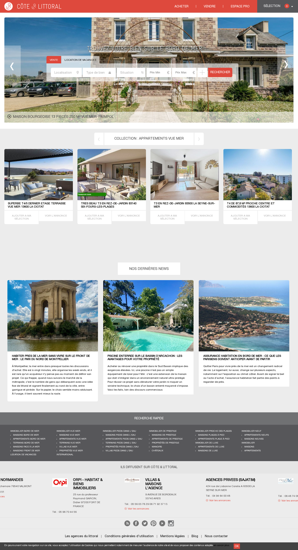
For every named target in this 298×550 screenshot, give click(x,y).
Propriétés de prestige (165, 443)
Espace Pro (240, 6)
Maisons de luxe (208, 451)
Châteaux (157, 451)
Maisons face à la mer (26, 447)
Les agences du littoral (81, 536)
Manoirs (157, 447)
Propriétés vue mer (71, 451)
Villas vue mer (68, 447)
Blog (195, 536)
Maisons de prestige (164, 435)
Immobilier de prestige (162, 431)
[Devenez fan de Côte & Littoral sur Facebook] (136, 525)
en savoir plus (221, 545)
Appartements (252, 451)
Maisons (249, 447)
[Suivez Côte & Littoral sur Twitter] (145, 525)
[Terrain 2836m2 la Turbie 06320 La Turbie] (197, 199)
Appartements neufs (256, 435)
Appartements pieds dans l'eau (124, 439)
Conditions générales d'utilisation (129, 536)
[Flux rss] (127, 525)
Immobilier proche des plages (213, 431)
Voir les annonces (37, 500)
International (65, 455)
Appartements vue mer (72, 439)
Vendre (210, 6)
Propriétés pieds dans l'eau (122, 447)
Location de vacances (80, 60)
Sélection (276, 6)
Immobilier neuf (251, 431)
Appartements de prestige (167, 439)
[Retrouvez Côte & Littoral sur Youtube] (162, 525)
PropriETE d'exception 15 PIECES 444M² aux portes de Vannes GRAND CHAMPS (86, 116)
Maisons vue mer (69, 435)
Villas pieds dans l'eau (119, 451)
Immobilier (248, 443)
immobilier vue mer (68, 431)
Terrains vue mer (69, 443)
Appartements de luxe (211, 447)
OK (237, 546)
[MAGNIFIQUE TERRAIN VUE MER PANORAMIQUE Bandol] (53, 199)
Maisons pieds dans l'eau (121, 435)
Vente (54, 60)
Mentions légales (172, 536)
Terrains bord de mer (161, 138)
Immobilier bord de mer (24, 431)
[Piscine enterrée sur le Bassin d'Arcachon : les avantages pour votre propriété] (151, 316)
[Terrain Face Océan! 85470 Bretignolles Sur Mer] (111, 199)
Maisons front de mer (26, 451)
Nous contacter (216, 536)
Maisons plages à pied (211, 435)
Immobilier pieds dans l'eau (119, 431)
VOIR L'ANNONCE (56, 216)
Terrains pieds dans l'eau (121, 443)
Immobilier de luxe (206, 443)
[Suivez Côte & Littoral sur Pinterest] (153, 525)
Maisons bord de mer (26, 435)
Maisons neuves (254, 439)
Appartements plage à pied (213, 439)
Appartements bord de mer (29, 439)
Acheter (181, 6)
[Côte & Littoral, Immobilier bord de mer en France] (33, 9)
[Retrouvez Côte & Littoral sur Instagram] (171, 525)
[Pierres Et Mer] (103, 483)
